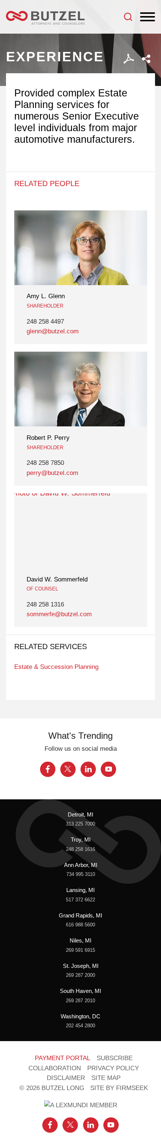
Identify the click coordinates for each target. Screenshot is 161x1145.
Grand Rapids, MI (80, 916)
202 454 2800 (80, 1025)
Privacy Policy (113, 1068)
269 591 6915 (80, 950)
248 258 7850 (45, 462)
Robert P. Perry (48, 437)
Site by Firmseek (119, 1088)
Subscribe (115, 1058)
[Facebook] (47, 769)
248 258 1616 (80, 849)
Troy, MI (81, 840)
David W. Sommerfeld (57, 579)
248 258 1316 (45, 604)
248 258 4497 (45, 321)
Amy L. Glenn (46, 296)
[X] (68, 769)
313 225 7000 (80, 824)
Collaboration (54, 1068)
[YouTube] (108, 769)
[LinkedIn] (88, 769)
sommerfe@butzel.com (59, 614)
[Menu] (148, 17)
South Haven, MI (80, 991)
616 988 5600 (80, 925)
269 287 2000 (80, 975)
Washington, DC (80, 1016)
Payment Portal (62, 1058)
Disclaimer (66, 1077)
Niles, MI (80, 941)
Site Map (106, 1077)
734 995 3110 (80, 874)
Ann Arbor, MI (80, 865)
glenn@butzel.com (53, 331)
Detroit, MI (80, 815)
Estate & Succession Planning (56, 666)
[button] (146, 59)
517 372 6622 (80, 899)
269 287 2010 (80, 1000)
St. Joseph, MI (80, 966)
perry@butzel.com (52, 472)
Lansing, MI (80, 890)
